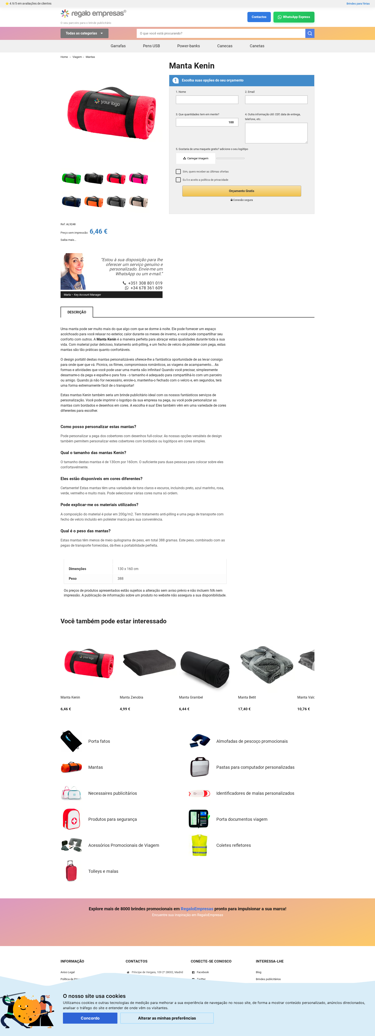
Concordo (90, 1018)
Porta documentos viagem (242, 819)
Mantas (90, 57)
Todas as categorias (82, 33)
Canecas (224, 46)
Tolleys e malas (103, 871)
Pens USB (151, 46)
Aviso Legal (68, 972)
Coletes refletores (233, 845)
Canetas (257, 46)
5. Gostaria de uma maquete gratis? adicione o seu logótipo (212, 149)
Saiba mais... (68, 239)
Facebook (203, 972)
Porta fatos (99, 741)
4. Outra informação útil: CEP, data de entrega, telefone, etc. (273, 117)
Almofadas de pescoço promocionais (252, 741)
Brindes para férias (358, 3)
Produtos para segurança (112, 819)
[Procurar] (309, 33)
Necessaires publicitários (112, 793)
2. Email (250, 91)
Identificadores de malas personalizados (255, 793)
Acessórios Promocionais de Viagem (123, 845)
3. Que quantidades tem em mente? (198, 114)
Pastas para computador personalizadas (255, 767)
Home (64, 57)
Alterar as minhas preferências (167, 1018)
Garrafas (118, 46)
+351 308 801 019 (145, 283)
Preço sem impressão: (74, 232)
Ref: (63, 224)
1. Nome (181, 91)
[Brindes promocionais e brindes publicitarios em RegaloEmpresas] (94, 17)
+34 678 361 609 (147, 288)
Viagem (77, 57)
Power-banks (188, 46)
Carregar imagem (197, 158)
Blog (258, 972)
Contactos (259, 17)
